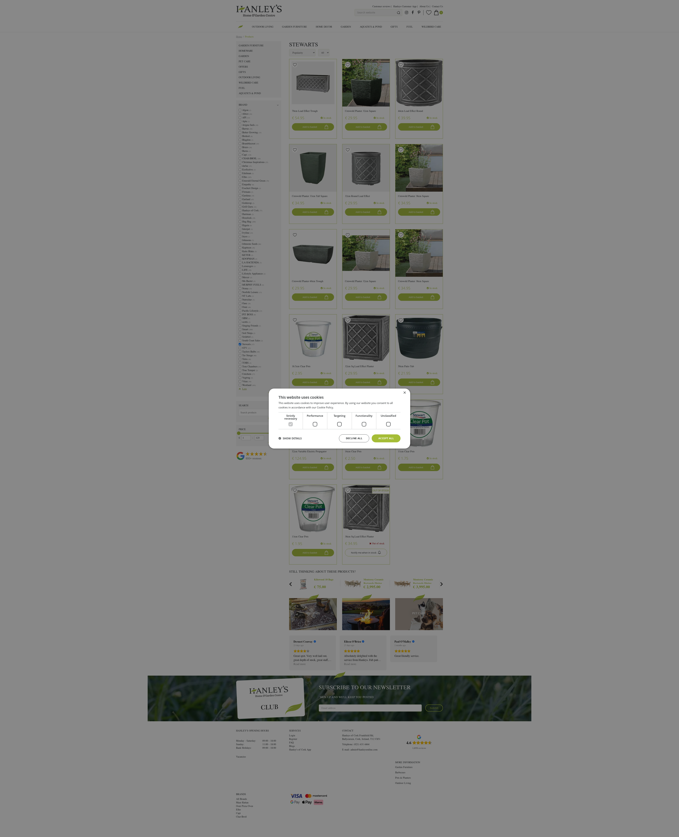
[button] (290, 438)
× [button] (404, 392)
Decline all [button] (354, 438)
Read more (341, 407)
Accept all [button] (386, 438)
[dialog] (339, 419)
